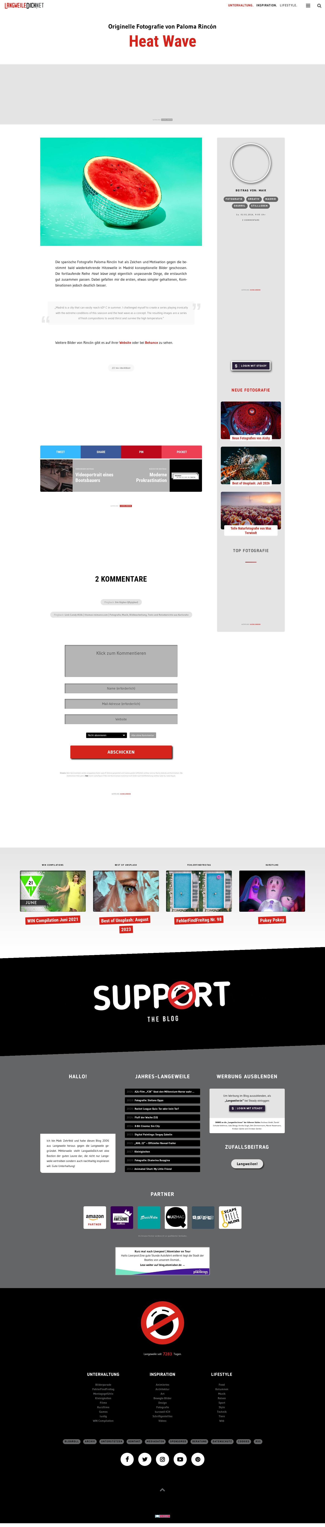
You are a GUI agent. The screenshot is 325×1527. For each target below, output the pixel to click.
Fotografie (234, 199)
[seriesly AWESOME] (122, 1217)
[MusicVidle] (149, 1217)
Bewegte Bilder (162, 1398)
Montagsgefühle (103, 1393)
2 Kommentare (251, 220)
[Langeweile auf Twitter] (144, 1459)
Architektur (162, 1389)
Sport (222, 1402)
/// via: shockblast (121, 368)
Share (101, 452)
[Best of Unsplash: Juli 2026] (251, 465)
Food (222, 1384)
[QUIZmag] (176, 1217)
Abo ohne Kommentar (142, 735)
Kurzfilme (103, 1407)
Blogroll (72, 1441)
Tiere (222, 1416)
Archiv (90, 1441)
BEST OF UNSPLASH (126, 865)
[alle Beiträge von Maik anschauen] (251, 163)
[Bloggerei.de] (162, 1516)
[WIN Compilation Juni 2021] (52, 898)
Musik (222, 1393)
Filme (103, 1402)
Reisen (222, 1398)
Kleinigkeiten (103, 1398)
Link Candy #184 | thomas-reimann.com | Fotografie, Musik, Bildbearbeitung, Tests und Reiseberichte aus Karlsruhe (126, 614)
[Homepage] (27, 5)
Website (125, 342)
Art (162, 1393)
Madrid (270, 199)
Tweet (60, 452)
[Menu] (308, 5)
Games (103, 1411)
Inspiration (162, 1375)
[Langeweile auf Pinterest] (197, 1459)
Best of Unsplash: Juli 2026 (251, 483)
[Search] (319, 5)
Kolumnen (221, 1389)
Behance (151, 342)
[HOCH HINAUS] (162, 1489)
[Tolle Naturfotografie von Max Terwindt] (251, 510)
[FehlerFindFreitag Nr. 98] (199, 898)
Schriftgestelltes (162, 1416)
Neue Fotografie (251, 390)
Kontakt (134, 1441)
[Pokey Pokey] (272, 898)
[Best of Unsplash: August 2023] (126, 903)
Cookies (244, 1441)
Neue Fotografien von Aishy (251, 438)
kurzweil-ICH (162, 1411)
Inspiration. (266, 5)
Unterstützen (111, 1441)
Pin (141, 452)
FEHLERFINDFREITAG (199, 865)
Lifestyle (221, 1375)
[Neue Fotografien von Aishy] (251, 419)
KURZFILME (272, 865)
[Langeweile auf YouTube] (180, 1459)
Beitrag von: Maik (251, 190)
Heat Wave (162, 41)
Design (162, 1402)
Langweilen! (247, 1164)
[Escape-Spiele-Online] (230, 1217)
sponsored (178, 1441)
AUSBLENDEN (167, 120)
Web (221, 1420)
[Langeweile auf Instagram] (162, 1459)
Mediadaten (155, 1441)
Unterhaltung (103, 1375)
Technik (222, 1411)
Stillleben (259, 206)
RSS (258, 1441)
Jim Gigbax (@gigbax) (126, 602)
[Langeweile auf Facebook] (127, 1459)
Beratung (199, 1441)
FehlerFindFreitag (103, 1389)
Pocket (182, 452)
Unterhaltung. (241, 5)
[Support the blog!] (162, 1001)
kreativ (254, 199)
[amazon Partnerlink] (95, 1217)
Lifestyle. (288, 5)
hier (86, 776)
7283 (167, 1353)
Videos (162, 1420)
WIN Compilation (103, 1420)
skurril (240, 206)
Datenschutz (222, 1441)
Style (222, 1407)
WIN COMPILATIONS (53, 865)
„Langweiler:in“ (234, 1100)
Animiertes (162, 1384)
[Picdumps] (203, 1217)
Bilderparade (103, 1384)
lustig (103, 1416)
